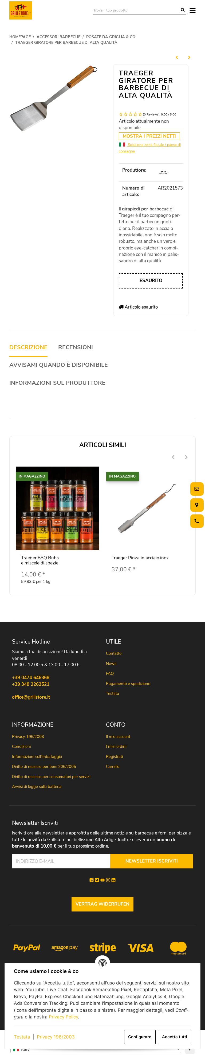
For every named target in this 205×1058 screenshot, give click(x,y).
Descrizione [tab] (28, 347)
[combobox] (95, 1049)
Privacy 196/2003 (56, 1037)
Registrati (114, 756)
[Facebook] (91, 880)
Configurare (139, 1036)
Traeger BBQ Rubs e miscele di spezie (40, 560)
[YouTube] (102, 880)
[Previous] (173, 457)
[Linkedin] (113, 880)
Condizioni (21, 746)
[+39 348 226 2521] (196, 521)
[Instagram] (108, 880)
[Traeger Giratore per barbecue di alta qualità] (54, 99)
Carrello (112, 766)
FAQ (110, 673)
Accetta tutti (174, 1036)
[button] (151, 114)
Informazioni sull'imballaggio (37, 756)
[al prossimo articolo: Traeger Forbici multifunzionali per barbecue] (189, 57)
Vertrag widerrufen (102, 904)
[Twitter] (97, 880)
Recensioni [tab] (75, 347)
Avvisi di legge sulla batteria (36, 786)
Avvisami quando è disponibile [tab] (58, 365)
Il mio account (118, 736)
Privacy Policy (63, 1016)
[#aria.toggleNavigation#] (192, 10)
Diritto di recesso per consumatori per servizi (51, 776)
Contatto (113, 653)
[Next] (186, 457)
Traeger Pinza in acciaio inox (140, 558)
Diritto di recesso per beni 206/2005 (44, 766)
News (111, 663)
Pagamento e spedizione (128, 683)
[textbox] (96, 1049)
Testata (22, 1037)
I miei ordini (116, 746)
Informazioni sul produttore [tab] (57, 383)
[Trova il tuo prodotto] (182, 10)
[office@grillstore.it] (196, 489)
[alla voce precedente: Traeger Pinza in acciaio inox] (176, 57)
